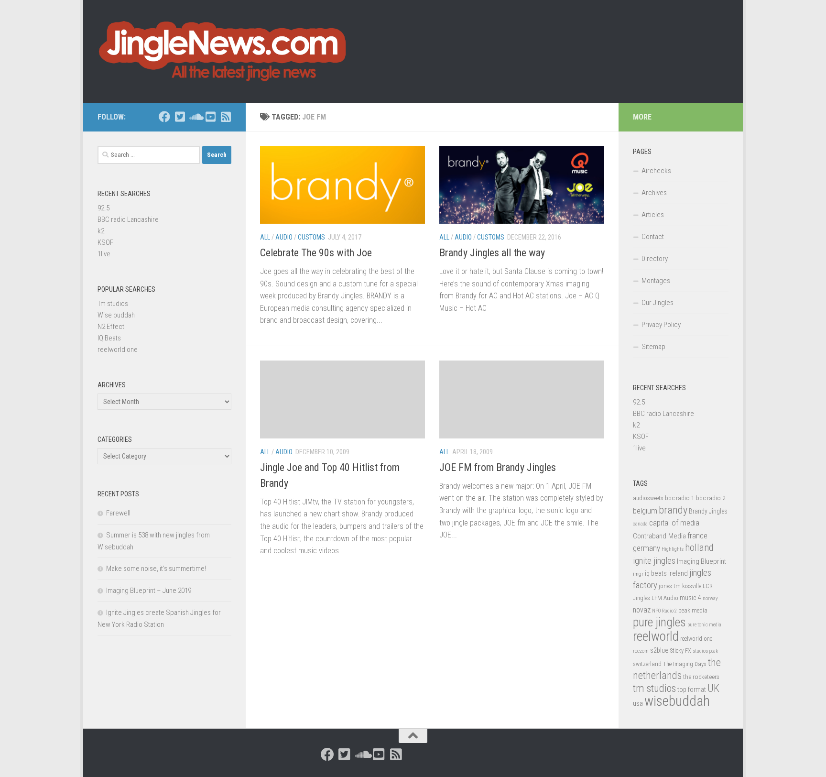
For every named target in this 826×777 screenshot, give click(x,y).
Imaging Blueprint (701, 561)
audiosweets (648, 498)
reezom (641, 651)
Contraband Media (659, 536)
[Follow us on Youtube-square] (210, 116)
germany (646, 548)
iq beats (656, 573)
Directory (654, 258)
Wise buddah (116, 315)
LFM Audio (665, 598)
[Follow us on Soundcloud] (195, 116)
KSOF (105, 242)
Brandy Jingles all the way (492, 253)
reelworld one (118, 349)
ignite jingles (654, 561)
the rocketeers (701, 676)
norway (710, 598)
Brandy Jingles (708, 511)
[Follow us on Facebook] (164, 116)
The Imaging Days (684, 664)
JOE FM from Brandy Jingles (497, 467)
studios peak (705, 651)
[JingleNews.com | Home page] (223, 51)
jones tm (670, 586)
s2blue (659, 650)
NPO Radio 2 (664, 611)
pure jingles (659, 622)
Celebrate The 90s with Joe (316, 253)
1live (104, 254)
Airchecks (656, 170)
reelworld (656, 636)
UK (713, 688)
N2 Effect (111, 326)
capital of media (674, 522)
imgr (638, 573)
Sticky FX (680, 650)
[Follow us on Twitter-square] (179, 116)
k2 (101, 231)
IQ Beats (109, 338)
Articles (652, 214)
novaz (642, 609)
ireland (678, 573)
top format (691, 689)
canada (640, 524)
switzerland (647, 664)
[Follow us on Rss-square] (225, 116)
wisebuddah (677, 701)
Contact (652, 236)
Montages (655, 280)
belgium (645, 510)
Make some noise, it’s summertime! (156, 568)
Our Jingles (657, 302)
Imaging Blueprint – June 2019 (148, 590)
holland (699, 547)
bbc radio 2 (711, 498)
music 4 (690, 598)
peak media (692, 610)
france (697, 535)
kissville (691, 586)
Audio (284, 237)
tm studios (654, 688)
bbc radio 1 (680, 498)
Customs (311, 237)
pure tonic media (704, 625)
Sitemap (653, 346)
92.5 (103, 208)
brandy (673, 509)
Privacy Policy (661, 324)
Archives (654, 192)
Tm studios (113, 303)
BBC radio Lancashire (128, 219)
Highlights (673, 549)
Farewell (118, 513)
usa (638, 703)
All (265, 237)
